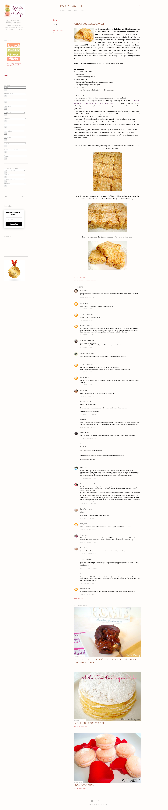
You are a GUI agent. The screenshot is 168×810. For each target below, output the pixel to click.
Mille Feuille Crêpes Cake (90, 723)
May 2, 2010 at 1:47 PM (86, 309)
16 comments (83, 666)
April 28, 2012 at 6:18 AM (87, 462)
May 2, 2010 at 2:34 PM (86, 320)
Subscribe (14, 224)
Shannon (83, 433)
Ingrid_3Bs (83, 377)
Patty (82, 524)
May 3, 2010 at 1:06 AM (86, 347)
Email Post (82, 277)
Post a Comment (80, 598)
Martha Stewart (58, 30)
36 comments (83, 726)
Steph (82, 303)
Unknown (83, 588)
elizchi (82, 467)
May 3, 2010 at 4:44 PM (87, 359)
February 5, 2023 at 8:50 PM (88, 553)
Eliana (82, 390)
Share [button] (55, 20)
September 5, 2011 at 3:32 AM (88, 414)
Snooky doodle (85, 314)
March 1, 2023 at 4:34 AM (87, 583)
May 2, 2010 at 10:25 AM (87, 297)
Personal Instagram (14, 65)
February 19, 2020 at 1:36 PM (88, 503)
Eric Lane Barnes (86, 484)
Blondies (56, 28)
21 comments (83, 788)
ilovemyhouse (85, 353)
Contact (69, 10)
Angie (82, 535)
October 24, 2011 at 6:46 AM (88, 427)
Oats (54, 33)
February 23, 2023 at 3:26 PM (88, 568)
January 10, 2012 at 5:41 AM (88, 438)
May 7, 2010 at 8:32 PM (86, 372)
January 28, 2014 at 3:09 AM (88, 478)
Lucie (82, 290)
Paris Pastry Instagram (14, 64)
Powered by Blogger (99, 800)
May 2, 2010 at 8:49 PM (86, 334)
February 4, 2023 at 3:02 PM (88, 542)
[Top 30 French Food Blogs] (14, 281)
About (82, 10)
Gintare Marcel (103, 804)
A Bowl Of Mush (85, 340)
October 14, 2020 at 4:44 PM (88, 518)
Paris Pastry (71, 6)
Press (76, 10)
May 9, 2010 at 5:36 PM (86, 385)
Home (62, 10)
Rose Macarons (84, 784)
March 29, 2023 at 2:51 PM (87, 594)
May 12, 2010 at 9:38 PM (87, 396)
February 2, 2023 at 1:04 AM (88, 529)
